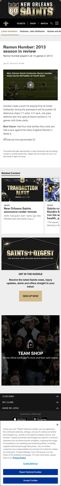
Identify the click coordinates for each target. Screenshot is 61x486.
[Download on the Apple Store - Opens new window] (19, 419)
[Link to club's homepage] (5, 22)
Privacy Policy (19, 458)
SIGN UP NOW (30, 296)
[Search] (51, 23)
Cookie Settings (30, 463)
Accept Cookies (30, 480)
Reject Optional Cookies (30, 472)
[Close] (57, 424)
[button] (30, 84)
